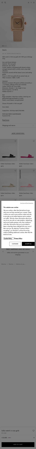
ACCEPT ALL (28, 243)
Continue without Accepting (26, 203)
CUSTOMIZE (15, 243)
